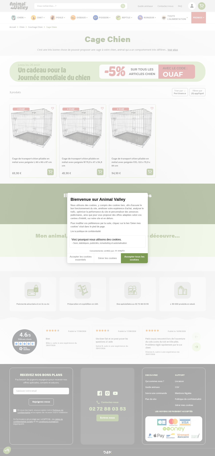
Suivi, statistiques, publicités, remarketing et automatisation (100, 243)
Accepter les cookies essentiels (81, 258)
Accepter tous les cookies (134, 258)
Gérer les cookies (107, 258)
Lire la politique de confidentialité (86, 231)
